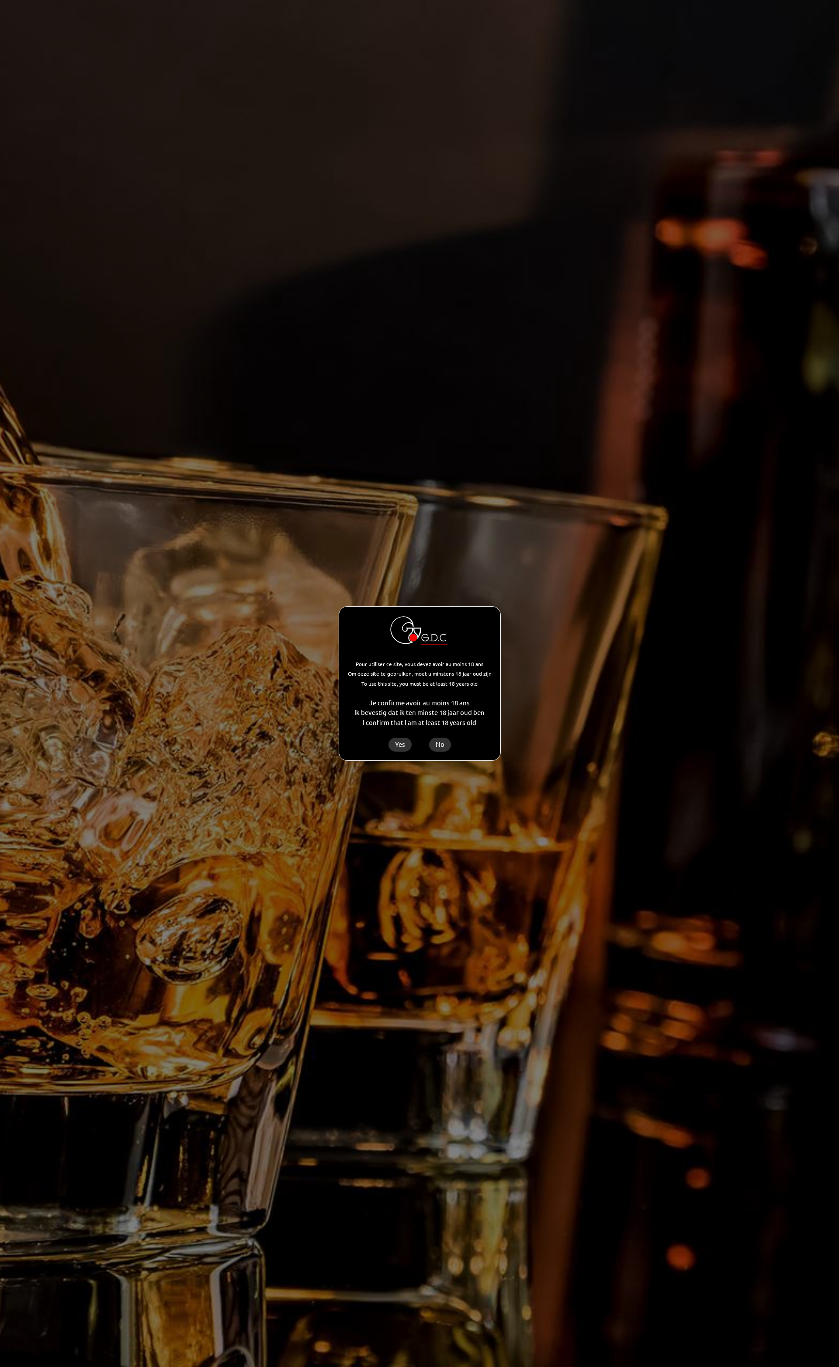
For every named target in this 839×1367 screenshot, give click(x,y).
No (440, 744)
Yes (400, 744)
